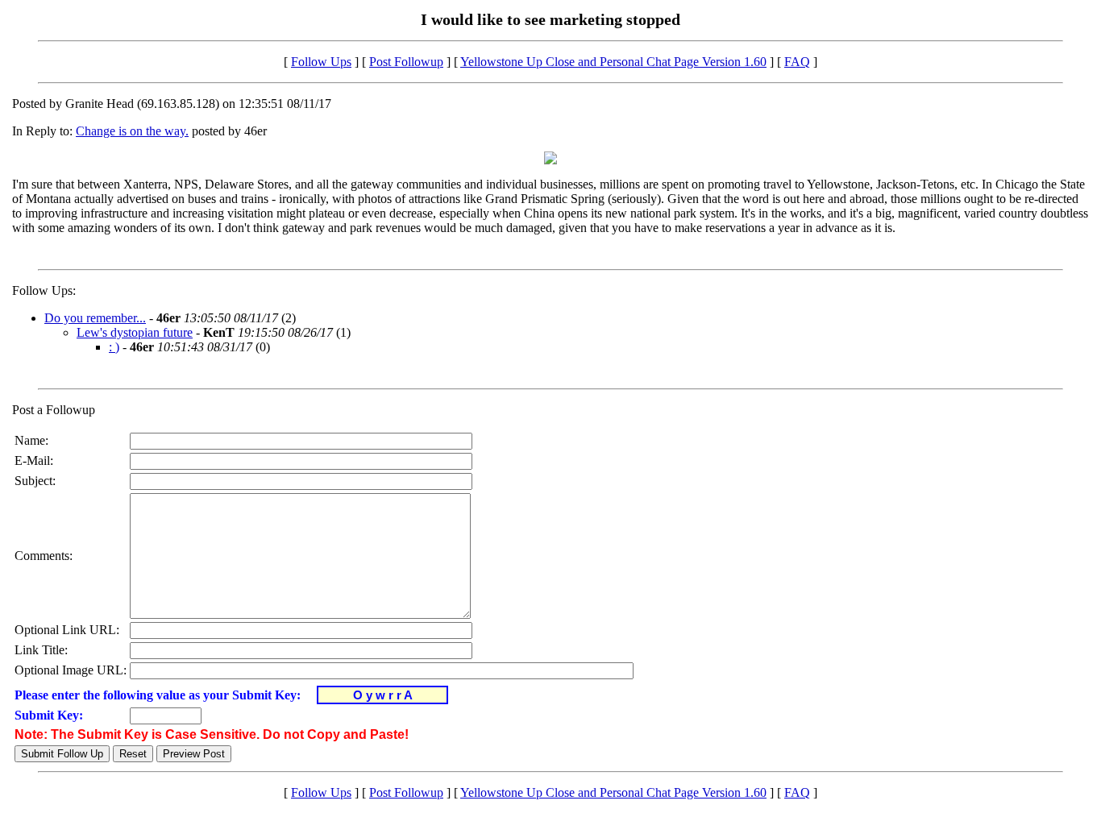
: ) (114, 347)
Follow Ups (321, 61)
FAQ (797, 61)
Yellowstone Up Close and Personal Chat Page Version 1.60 (613, 61)
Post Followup (406, 61)
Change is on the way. (132, 131)
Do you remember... (95, 318)
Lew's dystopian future (135, 332)
